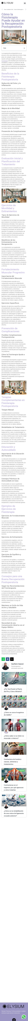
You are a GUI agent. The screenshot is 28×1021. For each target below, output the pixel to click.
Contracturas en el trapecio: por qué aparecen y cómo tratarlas (13, 787)
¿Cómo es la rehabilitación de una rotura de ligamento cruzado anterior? (14, 813)
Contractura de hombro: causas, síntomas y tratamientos (12, 761)
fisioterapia (5, 61)
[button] (24, 3)
